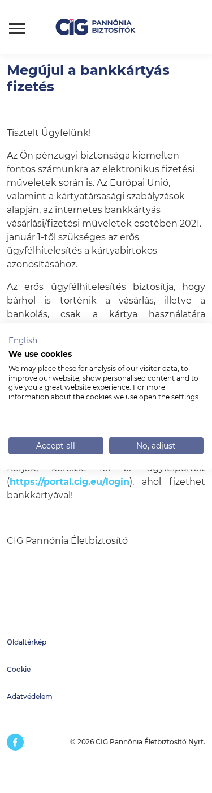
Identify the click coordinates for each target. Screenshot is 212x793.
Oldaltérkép (26, 642)
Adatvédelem (30, 696)
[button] (22, 341)
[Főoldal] (102, 27)
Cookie (19, 669)
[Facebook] (15, 742)
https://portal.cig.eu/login (69, 481)
